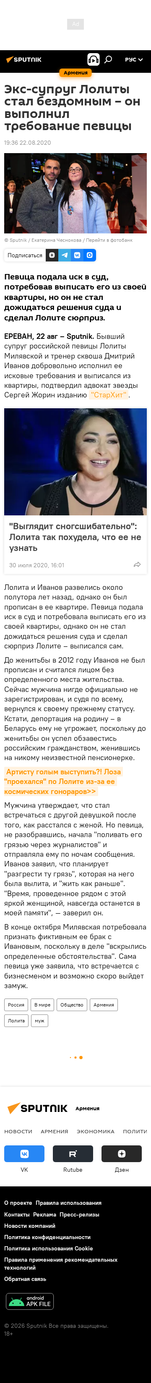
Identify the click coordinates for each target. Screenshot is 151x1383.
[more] (137, 564)
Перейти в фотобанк (109, 240)
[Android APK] (29, 1302)
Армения (104, 1004)
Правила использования (69, 1202)
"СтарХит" (108, 395)
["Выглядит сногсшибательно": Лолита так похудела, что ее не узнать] (75, 461)
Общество (71, 1004)
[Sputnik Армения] (25, 63)
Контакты (17, 1214)
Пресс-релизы (79, 1214)
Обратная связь (25, 1279)
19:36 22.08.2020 (27, 142)
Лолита (16, 1020)
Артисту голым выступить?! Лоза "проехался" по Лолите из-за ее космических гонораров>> (63, 781)
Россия (16, 1004)
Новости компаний (29, 1225)
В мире (42, 1004)
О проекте (18, 1202)
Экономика (96, 1131)
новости (18, 1131)
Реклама (44, 1214)
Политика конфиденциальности (47, 1237)
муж (39, 1020)
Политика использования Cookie (48, 1248)
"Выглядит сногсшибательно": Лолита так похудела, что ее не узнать (75, 536)
